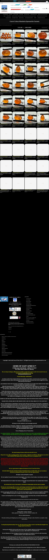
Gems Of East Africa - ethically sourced (3, 59)
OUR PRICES (3, 347)
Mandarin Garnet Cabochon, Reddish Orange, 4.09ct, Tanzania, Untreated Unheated (42, 158)
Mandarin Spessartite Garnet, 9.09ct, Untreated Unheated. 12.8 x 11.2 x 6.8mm (17, 174)
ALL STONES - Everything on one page (15, 5)
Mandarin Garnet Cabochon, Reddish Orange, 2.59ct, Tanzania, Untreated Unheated (30, 109)
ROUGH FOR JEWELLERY (29, 308)
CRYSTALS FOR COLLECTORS (26, 7)
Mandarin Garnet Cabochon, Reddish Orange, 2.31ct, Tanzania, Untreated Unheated (17, 43)
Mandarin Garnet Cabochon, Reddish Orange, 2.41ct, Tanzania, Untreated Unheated (5, 141)
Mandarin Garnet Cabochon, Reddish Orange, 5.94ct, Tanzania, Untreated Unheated (42, 43)
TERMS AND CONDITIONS (5, 348)
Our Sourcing (27, 320)
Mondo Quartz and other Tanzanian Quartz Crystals (16, 7)
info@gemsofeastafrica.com (20, 326)
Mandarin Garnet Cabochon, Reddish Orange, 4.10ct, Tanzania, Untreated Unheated (5, 93)
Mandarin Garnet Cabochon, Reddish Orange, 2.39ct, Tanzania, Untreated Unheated (42, 61)
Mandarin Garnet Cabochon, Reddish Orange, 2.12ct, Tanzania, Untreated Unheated (17, 77)
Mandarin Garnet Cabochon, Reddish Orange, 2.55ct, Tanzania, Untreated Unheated (30, 77)
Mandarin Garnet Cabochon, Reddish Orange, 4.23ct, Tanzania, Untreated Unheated (17, 158)
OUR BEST (32, 7)
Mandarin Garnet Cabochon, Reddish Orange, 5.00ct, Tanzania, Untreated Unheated (30, 43)
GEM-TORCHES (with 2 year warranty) (29, 9)
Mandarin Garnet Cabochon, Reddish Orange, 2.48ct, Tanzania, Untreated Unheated (42, 109)
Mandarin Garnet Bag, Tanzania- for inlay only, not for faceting (30, 191)
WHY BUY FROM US (13, 12)
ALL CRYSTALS (27, 309)
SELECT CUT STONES (15, 14)
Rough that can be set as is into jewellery (42, 14)
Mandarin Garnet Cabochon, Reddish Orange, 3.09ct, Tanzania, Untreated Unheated (17, 109)
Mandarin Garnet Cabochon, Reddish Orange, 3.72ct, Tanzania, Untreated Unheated (17, 125)
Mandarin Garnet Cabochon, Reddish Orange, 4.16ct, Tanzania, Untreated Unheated (30, 158)
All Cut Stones (10, 14)
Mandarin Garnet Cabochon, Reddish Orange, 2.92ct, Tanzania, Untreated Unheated (17, 93)
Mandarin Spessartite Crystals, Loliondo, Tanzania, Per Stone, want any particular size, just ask (5, 191)
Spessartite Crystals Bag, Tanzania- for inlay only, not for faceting (18, 191)
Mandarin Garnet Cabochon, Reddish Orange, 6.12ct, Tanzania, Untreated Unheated (5, 61)
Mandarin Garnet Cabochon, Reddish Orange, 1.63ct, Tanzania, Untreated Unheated (42, 93)
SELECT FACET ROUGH (26, 14)
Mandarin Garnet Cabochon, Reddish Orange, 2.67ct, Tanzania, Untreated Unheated (5, 77)
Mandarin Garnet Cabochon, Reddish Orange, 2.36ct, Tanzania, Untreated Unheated (5, 109)
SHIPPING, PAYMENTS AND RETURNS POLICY (7, 352)
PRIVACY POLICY (4, 351)
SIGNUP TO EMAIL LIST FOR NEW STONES (16, 9)
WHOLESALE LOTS (37, 7)
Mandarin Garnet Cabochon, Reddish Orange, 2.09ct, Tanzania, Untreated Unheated (17, 141)
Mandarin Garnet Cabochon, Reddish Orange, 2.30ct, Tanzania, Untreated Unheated (42, 125)
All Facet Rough (21, 14)
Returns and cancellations (5, 355)
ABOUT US (3, 340)
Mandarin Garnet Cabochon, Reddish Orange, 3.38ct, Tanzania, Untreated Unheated (5, 174)
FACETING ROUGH (29, 5)
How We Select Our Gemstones (29, 321)
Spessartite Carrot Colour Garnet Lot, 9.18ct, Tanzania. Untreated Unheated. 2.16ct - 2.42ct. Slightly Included (42, 191)
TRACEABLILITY (3, 344)
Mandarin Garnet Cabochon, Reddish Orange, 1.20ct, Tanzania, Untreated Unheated (42, 77)
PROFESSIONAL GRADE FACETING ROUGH (31, 305)
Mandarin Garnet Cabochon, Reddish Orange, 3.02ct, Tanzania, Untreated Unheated (5, 125)
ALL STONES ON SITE (5, 14)
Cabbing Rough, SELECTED (33, 14)
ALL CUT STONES (28, 300)
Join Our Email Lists (27, 1)
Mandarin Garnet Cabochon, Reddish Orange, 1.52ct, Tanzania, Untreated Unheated (17, 61)
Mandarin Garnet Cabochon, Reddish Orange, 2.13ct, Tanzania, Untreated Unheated (30, 61)
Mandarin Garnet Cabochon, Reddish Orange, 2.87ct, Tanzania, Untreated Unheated (30, 125)
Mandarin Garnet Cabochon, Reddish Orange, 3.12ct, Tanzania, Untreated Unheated (42, 141)
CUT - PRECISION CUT (23, 5)
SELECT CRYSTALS (28, 312)
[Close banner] (48, 1)
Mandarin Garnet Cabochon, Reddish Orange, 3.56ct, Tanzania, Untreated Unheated (30, 93)
